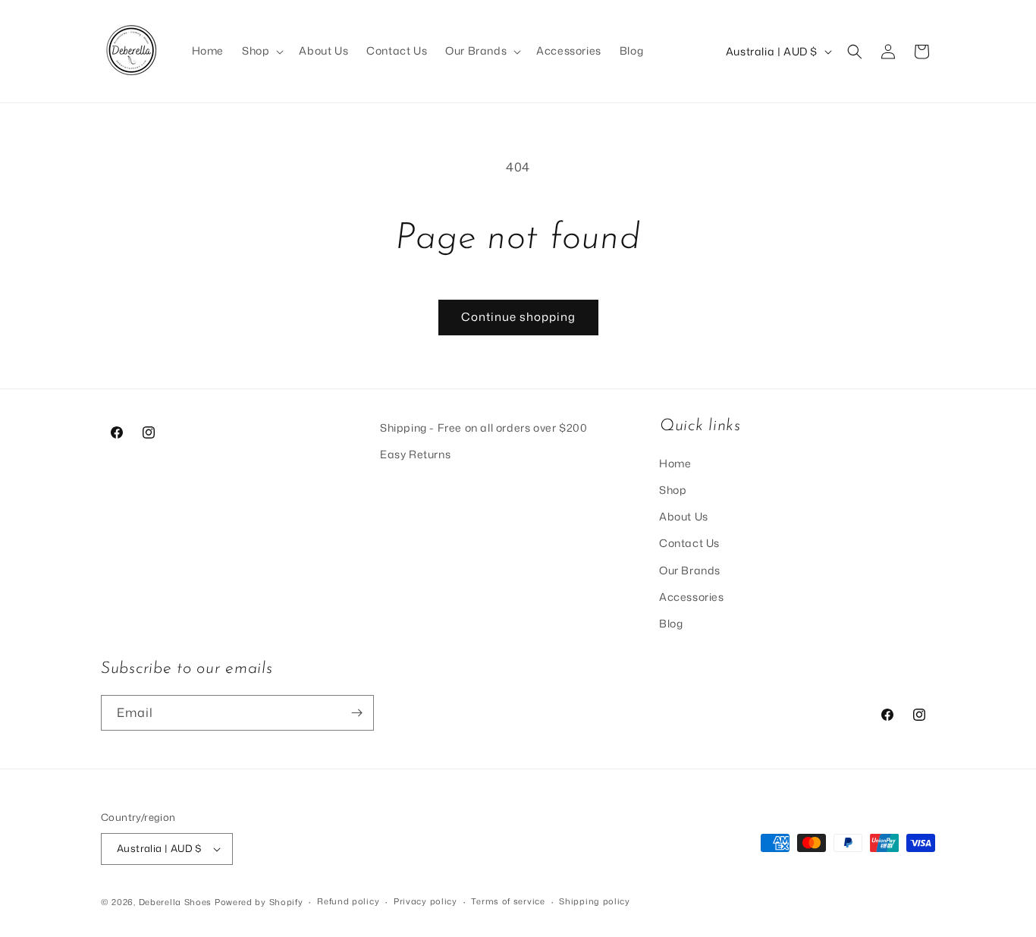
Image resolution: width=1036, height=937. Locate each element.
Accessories (691, 597)
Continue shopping (518, 317)
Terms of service (508, 901)
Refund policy (348, 901)
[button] (261, 51)
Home (675, 463)
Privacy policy (425, 901)
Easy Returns (415, 454)
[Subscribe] (356, 713)
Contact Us (689, 543)
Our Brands (689, 570)
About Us (683, 516)
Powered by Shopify (259, 902)
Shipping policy (594, 901)
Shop (672, 490)
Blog (671, 623)
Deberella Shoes (177, 902)
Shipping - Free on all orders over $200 (483, 427)
